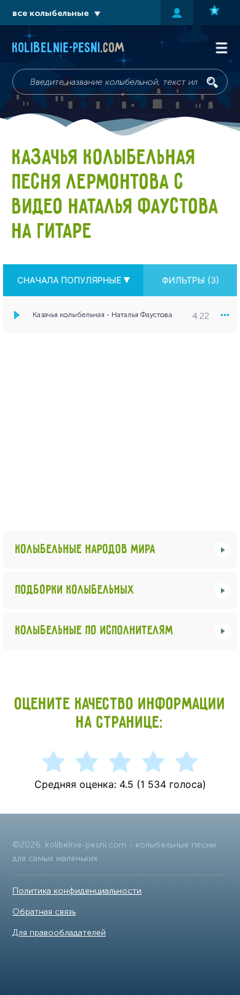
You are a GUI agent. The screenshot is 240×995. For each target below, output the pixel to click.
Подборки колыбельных (75, 590)
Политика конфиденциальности (77, 891)
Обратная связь (44, 912)
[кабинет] (177, 12)
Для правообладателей (59, 932)
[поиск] (212, 82)
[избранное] (216, 12)
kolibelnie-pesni (68, 48)
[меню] (224, 314)
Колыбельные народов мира (85, 550)
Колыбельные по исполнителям (94, 631)
